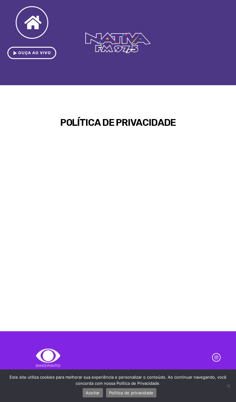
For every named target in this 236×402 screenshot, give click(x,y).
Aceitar (93, 392)
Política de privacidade (131, 392)
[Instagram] (216, 357)
